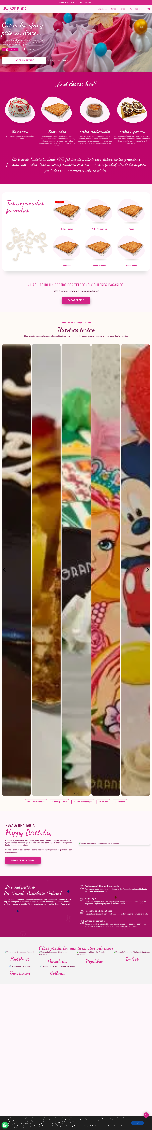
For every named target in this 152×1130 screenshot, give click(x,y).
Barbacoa (67, 266)
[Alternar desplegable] (144, 9)
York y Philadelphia (99, 229)
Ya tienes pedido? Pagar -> (57, 60)
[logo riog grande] (18, 8)
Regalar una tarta (23, 860)
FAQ (130, 9)
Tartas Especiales (59, 802)
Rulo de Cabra (67, 229)
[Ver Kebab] (132, 211)
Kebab (131, 229)
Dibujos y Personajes (83, 802)
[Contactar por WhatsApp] (5, 1125)
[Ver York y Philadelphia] (99, 211)
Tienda (122, 9)
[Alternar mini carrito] (148, 8)
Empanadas (102, 9)
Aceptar (137, 1123)
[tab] (74, 793)
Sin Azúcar (103, 802)
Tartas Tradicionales (36, 802)
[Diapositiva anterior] (4, 570)
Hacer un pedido (24, 60)
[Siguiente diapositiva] (147, 570)
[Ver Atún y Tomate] (132, 248)
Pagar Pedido (76, 300)
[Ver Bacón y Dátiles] (99, 248)
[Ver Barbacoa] (67, 248)
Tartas (113, 9)
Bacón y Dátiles (99, 266)
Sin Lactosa (120, 802)
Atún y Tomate (131, 266)
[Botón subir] (146, 1115)
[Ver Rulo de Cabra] (67, 211)
